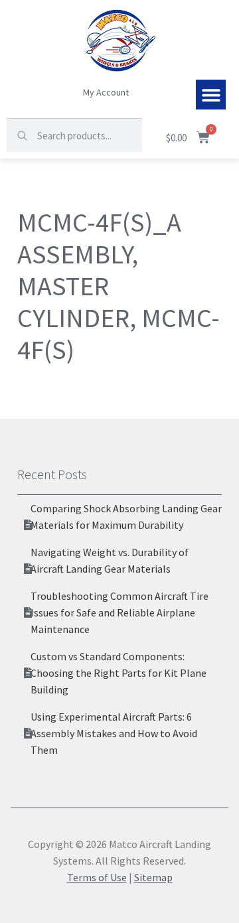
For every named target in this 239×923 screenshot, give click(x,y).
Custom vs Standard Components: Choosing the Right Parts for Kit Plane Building (118, 673)
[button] (211, 94)
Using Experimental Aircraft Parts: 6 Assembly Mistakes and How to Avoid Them (114, 733)
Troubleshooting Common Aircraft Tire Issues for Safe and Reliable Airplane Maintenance (119, 612)
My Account (106, 92)
